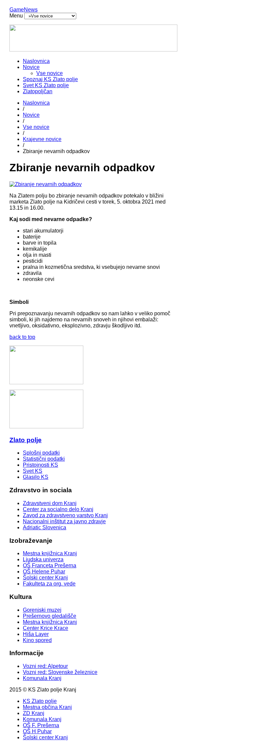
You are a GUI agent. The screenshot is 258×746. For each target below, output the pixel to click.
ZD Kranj (33, 713)
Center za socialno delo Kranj (58, 509)
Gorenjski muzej (42, 610)
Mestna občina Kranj (47, 707)
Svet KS (32, 471)
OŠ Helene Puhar (44, 571)
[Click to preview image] (45, 184)
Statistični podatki (44, 459)
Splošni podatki (41, 453)
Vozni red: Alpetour (45, 666)
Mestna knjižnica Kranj (50, 553)
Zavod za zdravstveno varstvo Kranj (65, 515)
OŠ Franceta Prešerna (49, 565)
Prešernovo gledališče (49, 616)
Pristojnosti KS (40, 465)
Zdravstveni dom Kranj (50, 503)
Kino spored (37, 640)
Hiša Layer (36, 634)
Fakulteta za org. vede (49, 584)
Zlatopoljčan (37, 91)
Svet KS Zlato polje (46, 85)
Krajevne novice (42, 139)
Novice (31, 67)
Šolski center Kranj (45, 577)
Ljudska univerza (43, 559)
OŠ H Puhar (37, 731)
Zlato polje (25, 439)
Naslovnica (36, 61)
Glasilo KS (35, 477)
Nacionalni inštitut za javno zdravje (64, 521)
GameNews (23, 9)
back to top (22, 337)
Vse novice (49, 73)
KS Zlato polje (40, 701)
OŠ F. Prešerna (41, 725)
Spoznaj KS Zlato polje (50, 79)
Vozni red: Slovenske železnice (60, 672)
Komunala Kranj (42, 678)
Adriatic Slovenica (44, 527)
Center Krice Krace (45, 628)
